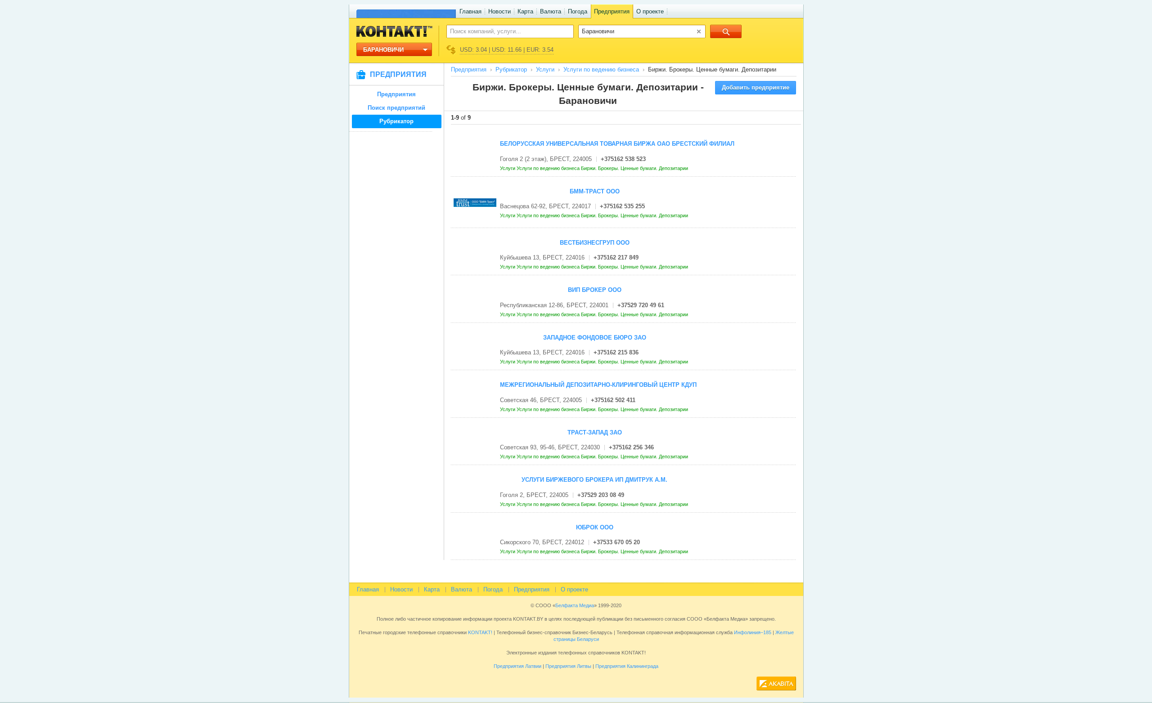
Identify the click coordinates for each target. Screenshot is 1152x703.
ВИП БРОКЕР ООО (594, 290)
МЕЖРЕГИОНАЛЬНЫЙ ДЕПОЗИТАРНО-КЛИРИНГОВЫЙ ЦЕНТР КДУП (598, 384)
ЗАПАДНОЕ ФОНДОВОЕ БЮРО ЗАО (594, 337)
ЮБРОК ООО (594, 527)
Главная (470, 11)
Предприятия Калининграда (626, 666)
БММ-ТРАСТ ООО (595, 191)
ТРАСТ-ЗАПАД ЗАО (594, 432)
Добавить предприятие (755, 87)
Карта (525, 11)
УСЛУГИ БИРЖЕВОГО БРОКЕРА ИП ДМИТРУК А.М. (594, 479)
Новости (499, 11)
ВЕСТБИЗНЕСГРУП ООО (595, 242)
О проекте (650, 11)
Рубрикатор (396, 121)
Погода (577, 11)
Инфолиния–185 (752, 632)
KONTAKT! (479, 632)
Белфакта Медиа (574, 605)
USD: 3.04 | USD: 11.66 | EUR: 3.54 (507, 49)
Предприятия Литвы (568, 666)
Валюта (550, 11)
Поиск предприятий (396, 107)
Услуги (545, 69)
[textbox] (505, 31)
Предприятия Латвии (517, 666)
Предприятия (612, 11)
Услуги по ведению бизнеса (601, 69)
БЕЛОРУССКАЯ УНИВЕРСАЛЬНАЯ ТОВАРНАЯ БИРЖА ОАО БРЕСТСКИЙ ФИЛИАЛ (617, 143)
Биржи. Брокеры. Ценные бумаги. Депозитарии (635, 168)
